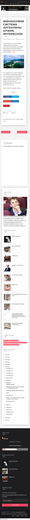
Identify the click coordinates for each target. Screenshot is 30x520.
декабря (8, 368)
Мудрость (14, 255)
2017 (6, 366)
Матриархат (9, 395)
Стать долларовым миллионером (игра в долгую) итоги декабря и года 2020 (19, 315)
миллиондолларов (9, 342)
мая (7, 404)
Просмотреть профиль (15, 441)
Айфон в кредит (10, 384)
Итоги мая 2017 (10, 401)
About (22, 515)
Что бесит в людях (17, 275)
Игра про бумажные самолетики (17, 324)
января (8, 414)
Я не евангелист (16, 246)
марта (8, 409)
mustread (16, 344)
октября (8, 373)
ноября (8, 371)
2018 (6, 364)
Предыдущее (22, 132)
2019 (6, 362)
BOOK (7, 393)
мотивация (18, 342)
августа (8, 378)
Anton (9, 39)
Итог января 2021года (18, 304)
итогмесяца (15, 340)
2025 (6, 355)
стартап (6, 344)
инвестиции (7, 340)
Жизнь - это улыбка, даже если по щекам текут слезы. (15, 398)
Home (13, 515)
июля (8, 380)
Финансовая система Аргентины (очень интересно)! (15, 387)
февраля (9, 412)
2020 (6, 359)
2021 (6, 357)
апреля (8, 407)
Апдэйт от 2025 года (17, 265)
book (11, 344)
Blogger (18, 445)
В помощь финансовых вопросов (15, 390)
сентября (9, 375)
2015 (6, 420)
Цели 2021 (14, 284)
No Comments (21, 39)
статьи (13, 52)
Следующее (5, 132)
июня (8, 382)
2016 (6, 418)
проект (24, 342)
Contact (17, 515)
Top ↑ (26, 515)
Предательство (16, 236)
